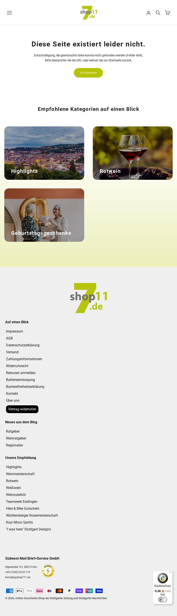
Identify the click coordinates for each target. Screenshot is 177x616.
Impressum (14, 331)
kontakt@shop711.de (17, 577)
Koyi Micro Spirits (19, 522)
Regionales (14, 445)
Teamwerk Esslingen (21, 502)
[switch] (162, 599)
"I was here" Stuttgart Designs (28, 529)
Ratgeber (13, 431)
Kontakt (12, 394)
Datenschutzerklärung (23, 345)
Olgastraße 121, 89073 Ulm (21, 566)
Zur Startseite (88, 72)
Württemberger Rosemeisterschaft (32, 515)
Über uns (12, 400)
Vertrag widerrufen (22, 409)
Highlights (14, 467)
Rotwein (12, 481)
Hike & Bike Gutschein (22, 508)
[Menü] (170, 573)
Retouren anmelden (21, 373)
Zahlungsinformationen (24, 359)
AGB (9, 338)
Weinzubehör (16, 495)
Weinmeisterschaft (20, 474)
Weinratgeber (16, 438)
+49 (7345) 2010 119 (17, 572)
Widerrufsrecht (17, 366)
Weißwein (13, 488)
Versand (12, 352)
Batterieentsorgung (20, 380)
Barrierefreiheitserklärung (25, 387)
